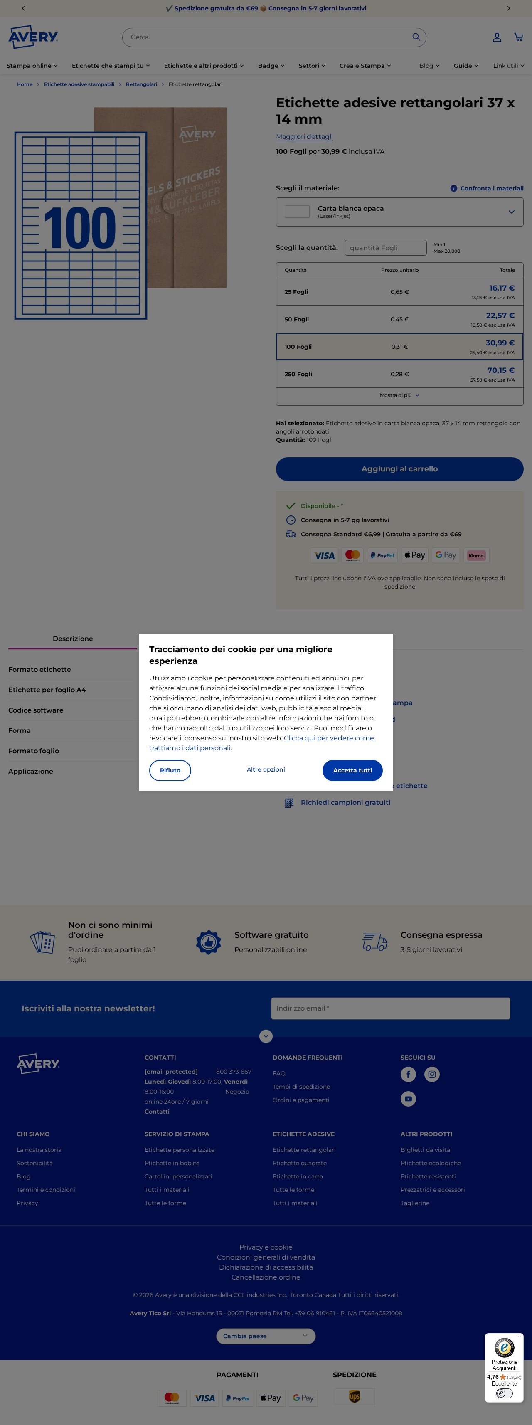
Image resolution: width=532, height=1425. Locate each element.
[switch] (504, 1393)
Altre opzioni (266, 769)
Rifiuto (170, 770)
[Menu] (519, 1338)
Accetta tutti (352, 770)
